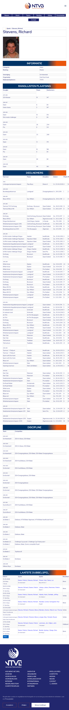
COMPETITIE (53, 674)
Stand (17, 15)
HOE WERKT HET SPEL (12, 671)
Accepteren (9, 705)
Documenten (61, 15)
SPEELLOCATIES (54, 671)
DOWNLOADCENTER (34, 679)
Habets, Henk (43, 594)
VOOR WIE (8, 674)
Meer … (6, 637)
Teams (28, 15)
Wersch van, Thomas (56, 610)
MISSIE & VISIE (31, 676)
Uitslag (50, 15)
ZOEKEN (54, 684)
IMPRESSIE (8, 681)
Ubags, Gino (53, 630)
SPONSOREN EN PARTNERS (32, 685)
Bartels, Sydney (43, 630)
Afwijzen (24, 705)
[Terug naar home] (34, 5)
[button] (65, 5)
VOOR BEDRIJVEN (11, 679)
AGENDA (52, 676)
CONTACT (52, 681)
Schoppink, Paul (54, 602)
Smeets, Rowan (52, 617)
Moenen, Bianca (34, 610)
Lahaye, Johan (43, 587)
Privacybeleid (9, 699)
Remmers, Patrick (54, 587)
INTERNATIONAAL (33, 681)
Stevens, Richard (33, 580)
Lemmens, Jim (43, 623)
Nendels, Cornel (44, 602)
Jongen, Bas (43, 617)
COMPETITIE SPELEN (12, 686)
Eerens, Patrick (22, 580)
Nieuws (6, 15)
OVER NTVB (31, 671)
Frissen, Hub (42, 580)
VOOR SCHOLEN (10, 676)
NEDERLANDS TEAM (12, 684)
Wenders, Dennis (44, 610)
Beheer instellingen (40, 705)
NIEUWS (52, 679)
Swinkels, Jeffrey (53, 594)
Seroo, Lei (50, 580)
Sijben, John (52, 623)
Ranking (39, 15)
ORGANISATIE (31, 674)
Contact (33, 20)
